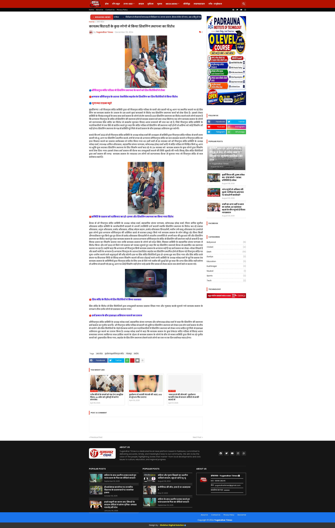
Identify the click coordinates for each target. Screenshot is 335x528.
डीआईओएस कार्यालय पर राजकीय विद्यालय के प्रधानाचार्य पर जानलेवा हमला (119, 490)
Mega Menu (171, 3)
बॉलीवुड (186, 3)
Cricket (226, 247)
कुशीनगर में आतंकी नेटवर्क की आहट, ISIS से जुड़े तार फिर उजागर (145, 395)
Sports (226, 275)
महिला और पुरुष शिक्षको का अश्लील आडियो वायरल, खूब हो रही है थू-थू (173, 476)
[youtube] (241, 10)
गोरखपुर (129, 353)
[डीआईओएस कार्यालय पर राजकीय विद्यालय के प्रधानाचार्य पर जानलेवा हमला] (96, 490)
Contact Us (110, 10)
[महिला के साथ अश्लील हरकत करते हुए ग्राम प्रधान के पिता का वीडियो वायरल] (96, 478)
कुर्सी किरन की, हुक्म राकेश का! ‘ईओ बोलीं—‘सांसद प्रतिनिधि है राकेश (233, 177)
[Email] (137, 360)
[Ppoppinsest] (132, 360)
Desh (226, 251)
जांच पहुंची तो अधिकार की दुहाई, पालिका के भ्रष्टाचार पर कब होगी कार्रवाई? (233, 192)
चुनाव (159, 3)
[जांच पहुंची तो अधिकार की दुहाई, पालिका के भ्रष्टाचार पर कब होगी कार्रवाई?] (213, 192)
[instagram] (238, 453)
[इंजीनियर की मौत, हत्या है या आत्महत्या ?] (149, 490)
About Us (99, 10)
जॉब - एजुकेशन (215, 3)
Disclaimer (242, 515)
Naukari (226, 271)
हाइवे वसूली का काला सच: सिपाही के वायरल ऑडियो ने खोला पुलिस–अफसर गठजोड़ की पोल (120, 505)
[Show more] (142, 360)
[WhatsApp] (127, 360)
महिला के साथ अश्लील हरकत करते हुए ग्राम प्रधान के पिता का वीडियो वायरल (120, 476)
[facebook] (233, 10)
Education (226, 261)
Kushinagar (226, 266)
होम (106, 3)
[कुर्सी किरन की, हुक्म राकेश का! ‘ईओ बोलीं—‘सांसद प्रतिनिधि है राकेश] (213, 177)
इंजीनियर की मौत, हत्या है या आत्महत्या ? (174, 488)
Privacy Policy (122, 10)
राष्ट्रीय (136, 353)
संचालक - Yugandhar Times (224, 475)
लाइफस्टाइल (199, 3)
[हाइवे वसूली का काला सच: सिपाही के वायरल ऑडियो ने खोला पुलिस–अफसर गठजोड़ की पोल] (96, 505)
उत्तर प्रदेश (100, 22)
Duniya (226, 256)
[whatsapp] (245, 10)
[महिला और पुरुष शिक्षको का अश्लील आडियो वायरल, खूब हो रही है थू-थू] (149, 478)
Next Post (197, 437)
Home (91, 10)
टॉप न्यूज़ (116, 3)
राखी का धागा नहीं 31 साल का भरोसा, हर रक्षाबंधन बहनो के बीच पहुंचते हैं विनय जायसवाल (233, 208)
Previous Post (96, 437)
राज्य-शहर (128, 3)
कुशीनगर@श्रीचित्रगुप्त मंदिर (114, 353)
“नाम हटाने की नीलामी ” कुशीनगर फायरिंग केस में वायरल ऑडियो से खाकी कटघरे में (183, 397)
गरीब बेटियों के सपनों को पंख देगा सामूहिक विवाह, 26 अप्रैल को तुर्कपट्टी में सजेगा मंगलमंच (106, 397)
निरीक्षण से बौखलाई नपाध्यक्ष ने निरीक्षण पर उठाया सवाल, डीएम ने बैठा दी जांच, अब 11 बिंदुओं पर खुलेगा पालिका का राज (126, 17)
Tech (226, 280)
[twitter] (237, 10)
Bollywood (226, 242)
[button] (244, 4)
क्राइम (141, 3)
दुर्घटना (150, 3)
